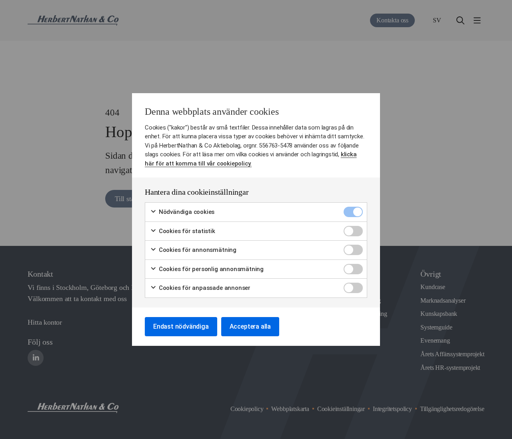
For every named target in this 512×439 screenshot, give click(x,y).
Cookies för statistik (186, 231)
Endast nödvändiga (181, 326)
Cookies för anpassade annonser (203, 287)
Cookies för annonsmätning (196, 249)
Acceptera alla (250, 326)
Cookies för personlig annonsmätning (210, 269)
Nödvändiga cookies (185, 212)
